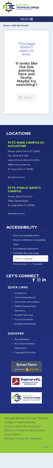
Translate (37, 264)
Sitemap (9, 438)
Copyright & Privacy (25, 352)
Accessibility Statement (25, 248)
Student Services (23, 315)
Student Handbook (25, 323)
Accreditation (21, 339)
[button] (24, 19)
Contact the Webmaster (29, 438)
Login (46, 447)
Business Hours (16, 177)
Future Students (23, 319)
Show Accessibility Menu (26, 235)
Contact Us (20, 293)
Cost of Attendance (24, 297)
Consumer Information (26, 301)
